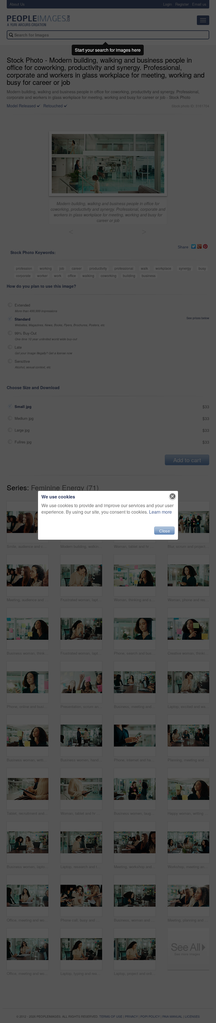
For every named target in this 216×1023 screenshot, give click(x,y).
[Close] (172, 496)
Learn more (160, 512)
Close (164, 531)
